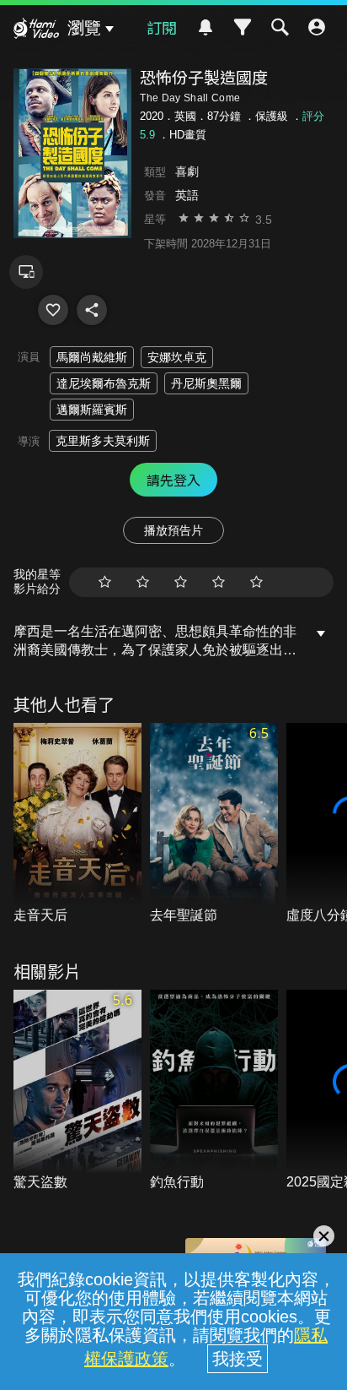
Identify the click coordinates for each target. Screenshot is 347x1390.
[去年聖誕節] (214, 824)
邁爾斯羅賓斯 (91, 409)
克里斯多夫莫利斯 (103, 441)
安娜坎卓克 (176, 357)
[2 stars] (143, 582)
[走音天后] (77, 824)
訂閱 (162, 27)
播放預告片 (173, 530)
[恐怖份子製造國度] (53, 310)
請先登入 (173, 480)
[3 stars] (181, 582)
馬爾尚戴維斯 (91, 357)
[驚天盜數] (77, 1091)
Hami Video (36, 30)
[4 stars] (219, 582)
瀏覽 (84, 28)
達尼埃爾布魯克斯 (103, 383)
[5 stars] (256, 582)
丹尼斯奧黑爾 (206, 383)
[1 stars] (105, 582)
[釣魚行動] (214, 1091)
